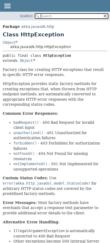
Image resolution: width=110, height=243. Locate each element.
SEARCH (26, 16)
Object (9, 42)
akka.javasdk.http (37, 26)
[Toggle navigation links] (7, 6)
